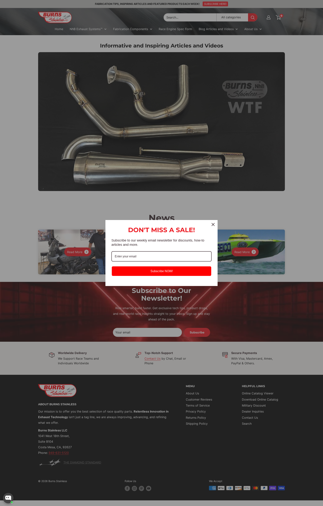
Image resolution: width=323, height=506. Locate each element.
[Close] (213, 224)
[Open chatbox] (8, 498)
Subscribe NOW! (161, 271)
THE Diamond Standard (82, 462)
